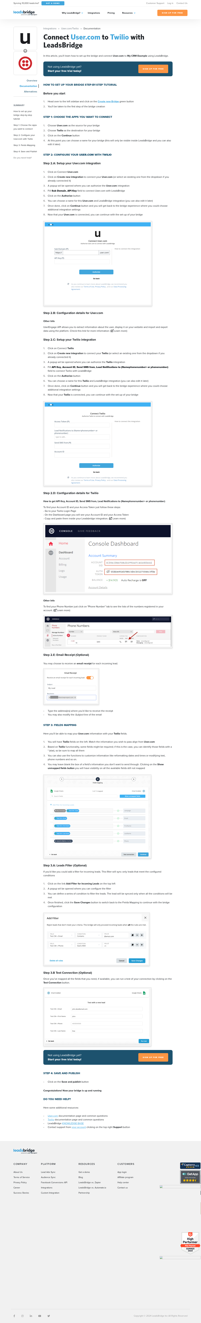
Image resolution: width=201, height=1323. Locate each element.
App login (122, 1172)
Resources (127, 13)
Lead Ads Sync (48, 1172)
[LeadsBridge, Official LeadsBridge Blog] (25, 12)
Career (17, 1187)
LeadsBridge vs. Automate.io (92, 1187)
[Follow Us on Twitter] (48, 1316)
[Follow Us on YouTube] (39, 1316)
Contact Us (182, 3)
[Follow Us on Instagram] (22, 1316)
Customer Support (155, 3)
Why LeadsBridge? (71, 13)
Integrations (94, 13)
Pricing (111, 13)
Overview (32, 80)
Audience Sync (48, 1177)
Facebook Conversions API (54, 1182)
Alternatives (30, 91)
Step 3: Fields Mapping (24, 145)
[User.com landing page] (25, 38)
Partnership (84, 1192)
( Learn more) (118, 331)
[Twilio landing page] (25, 63)
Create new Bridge (109, 101)
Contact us (122, 1187)
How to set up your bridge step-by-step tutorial (23, 115)
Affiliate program (125, 1177)
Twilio (51, 1119)
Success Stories (21, 1192)
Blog (81, 1177)
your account (79, 1127)
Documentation (28, 86)
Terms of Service (22, 1177)
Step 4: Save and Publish (25, 151)
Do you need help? (23, 157)
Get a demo (84, 1172)
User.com (53, 1116)
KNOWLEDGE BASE (73, 1123)
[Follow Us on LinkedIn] (31, 1316)
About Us (18, 1172)
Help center (123, 1182)
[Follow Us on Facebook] (14, 1316)
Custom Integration (50, 1192)
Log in (170, 3)
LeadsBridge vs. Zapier (90, 1182)
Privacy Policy (20, 1182)
